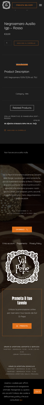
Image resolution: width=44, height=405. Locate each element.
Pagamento (22, 243)
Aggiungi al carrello (26, 43)
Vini (26, 94)
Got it (37, 391)
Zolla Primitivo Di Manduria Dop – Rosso (21, 117)
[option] (22, 123)
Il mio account (9, 243)
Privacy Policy (35, 243)
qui (21, 400)
